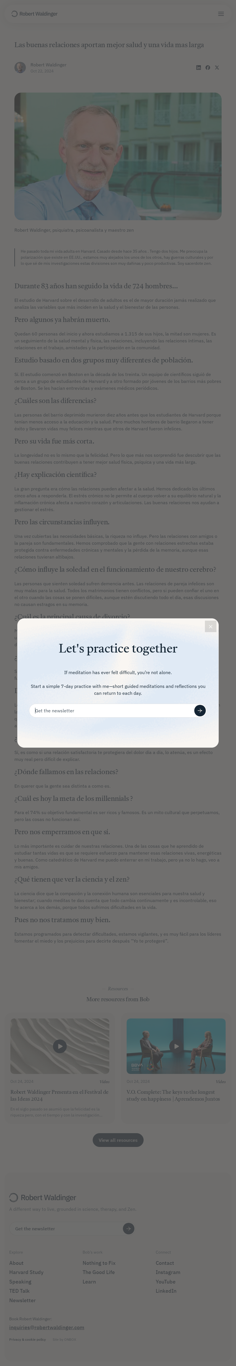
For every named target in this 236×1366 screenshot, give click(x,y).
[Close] (210, 626)
